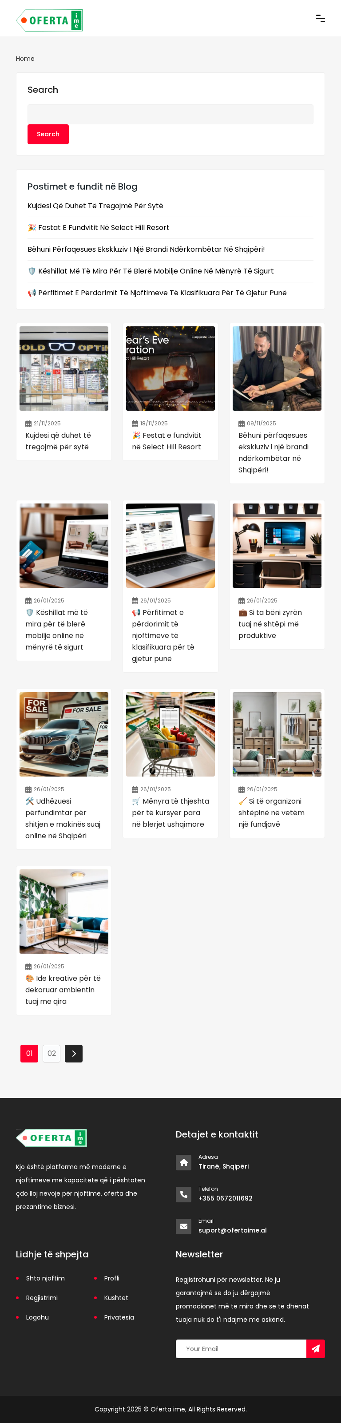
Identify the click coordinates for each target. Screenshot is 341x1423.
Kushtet (116, 1297)
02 (52, 1053)
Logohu (37, 1317)
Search (43, 89)
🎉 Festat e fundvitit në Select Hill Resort (99, 228)
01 (29, 1053)
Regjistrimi (42, 1297)
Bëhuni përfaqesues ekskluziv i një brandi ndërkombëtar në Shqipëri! (146, 249)
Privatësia (119, 1317)
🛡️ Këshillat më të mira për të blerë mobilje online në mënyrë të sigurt (151, 271)
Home (25, 58)
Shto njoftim (45, 1278)
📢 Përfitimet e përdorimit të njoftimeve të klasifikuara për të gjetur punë (157, 293)
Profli (111, 1278)
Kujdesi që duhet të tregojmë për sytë (95, 206)
